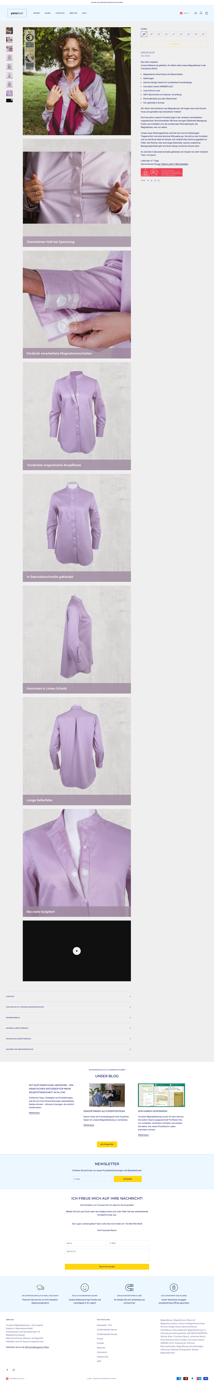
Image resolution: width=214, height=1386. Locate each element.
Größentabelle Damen (107, 1334)
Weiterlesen (34, 1113)
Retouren (101, 1347)
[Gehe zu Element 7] (9, 84)
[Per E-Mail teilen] (159, 181)
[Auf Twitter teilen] (152, 181)
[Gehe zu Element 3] (9, 48)
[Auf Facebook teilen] (148, 181)
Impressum (102, 1352)
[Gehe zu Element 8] (9, 93)
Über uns (73, 13)
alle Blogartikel (107, 1144)
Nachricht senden (107, 1266)
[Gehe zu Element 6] (9, 75)
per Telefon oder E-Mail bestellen (173, 164)
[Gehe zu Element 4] (9, 57)
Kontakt (100, 1343)
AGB (99, 1361)
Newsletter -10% (104, 1325)
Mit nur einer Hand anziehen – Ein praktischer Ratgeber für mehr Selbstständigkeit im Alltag (51, 1089)
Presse (100, 1338)
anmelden (127, 1179)
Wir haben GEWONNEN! (152, 1111)
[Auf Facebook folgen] (7, 1370)
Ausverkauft (174, 44)
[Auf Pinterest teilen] (155, 181)
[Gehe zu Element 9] (9, 100)
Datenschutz (102, 1356)
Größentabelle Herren (107, 1329)
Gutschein (60, 13)
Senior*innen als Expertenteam (104, 1111)
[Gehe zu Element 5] (9, 66)
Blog (84, 13)
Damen (48, 13)
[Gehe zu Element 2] (9, 39)
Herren (36, 13)
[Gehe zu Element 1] (9, 30)
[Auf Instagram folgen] (13, 1370)
